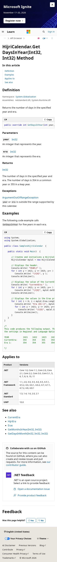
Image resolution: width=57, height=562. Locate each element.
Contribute (7, 549)
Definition (9, 71)
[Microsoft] (28, 32)
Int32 (14, 139)
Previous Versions (27, 545)
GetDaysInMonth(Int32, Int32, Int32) (28, 433)
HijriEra (12, 421)
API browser (16, 38)
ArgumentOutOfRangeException (20, 197)
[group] (28, 125)
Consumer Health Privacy (14, 553)
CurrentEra (14, 417)
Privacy (19, 549)
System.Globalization (26, 96)
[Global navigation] (3, 31)
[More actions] (52, 38)
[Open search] (44, 31)
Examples (9, 74)
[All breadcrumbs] (4, 38)
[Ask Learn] (38, 38)
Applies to (9, 78)
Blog (42, 545)
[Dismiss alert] (52, 4)
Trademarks (8, 557)
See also (9, 82)
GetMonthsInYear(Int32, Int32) (25, 429)
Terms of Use (39, 553)
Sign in (51, 31)
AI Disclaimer (8, 545)
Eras (10, 425)
